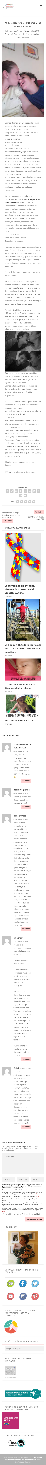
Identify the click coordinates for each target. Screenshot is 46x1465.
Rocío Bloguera (21, 789)
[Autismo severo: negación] (23, 706)
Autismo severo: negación (19, 720)
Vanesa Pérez (23, 31)
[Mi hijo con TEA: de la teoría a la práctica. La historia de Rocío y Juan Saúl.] (23, 620)
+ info (25, 1190)
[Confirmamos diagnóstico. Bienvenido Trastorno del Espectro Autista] (23, 557)
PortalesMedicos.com (10, 1377)
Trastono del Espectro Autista (26, 34)
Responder (26, 781)
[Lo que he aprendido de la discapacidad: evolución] (23, 669)
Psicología (9, 34)
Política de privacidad (31, 1214)
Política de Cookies (29, 1460)
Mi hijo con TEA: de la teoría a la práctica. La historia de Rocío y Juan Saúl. (23, 648)
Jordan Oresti (20, 815)
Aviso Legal (38, 1457)
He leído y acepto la (23, 1214)
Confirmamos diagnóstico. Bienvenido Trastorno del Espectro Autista (20, 589)
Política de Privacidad (13, 1460)
